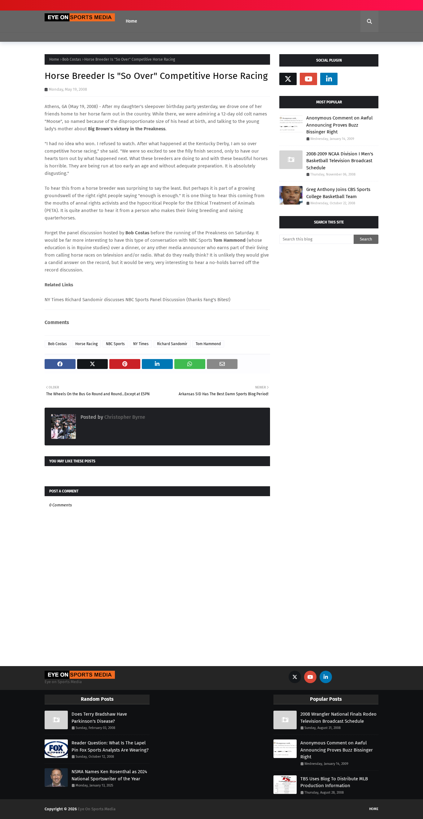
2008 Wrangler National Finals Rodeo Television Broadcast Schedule (338, 717)
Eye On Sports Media (97, 809)
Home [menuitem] (131, 21)
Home (54, 59)
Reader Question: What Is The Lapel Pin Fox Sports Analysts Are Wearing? (110, 746)
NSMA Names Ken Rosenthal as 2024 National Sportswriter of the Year (109, 775)
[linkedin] (329, 79)
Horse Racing (86, 344)
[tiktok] (349, 79)
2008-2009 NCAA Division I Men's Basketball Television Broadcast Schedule (339, 161)
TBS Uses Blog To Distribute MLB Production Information (334, 782)
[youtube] (308, 79)
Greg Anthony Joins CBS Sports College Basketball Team (338, 193)
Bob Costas (71, 59)
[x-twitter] (288, 79)
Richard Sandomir (172, 344)
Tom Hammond (208, 344)
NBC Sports (115, 344)
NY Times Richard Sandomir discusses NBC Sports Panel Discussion (115, 299)
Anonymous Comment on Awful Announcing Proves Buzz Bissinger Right (339, 125)
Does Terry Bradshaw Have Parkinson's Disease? (99, 717)
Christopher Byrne (124, 417)
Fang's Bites (215, 299)
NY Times (141, 344)
